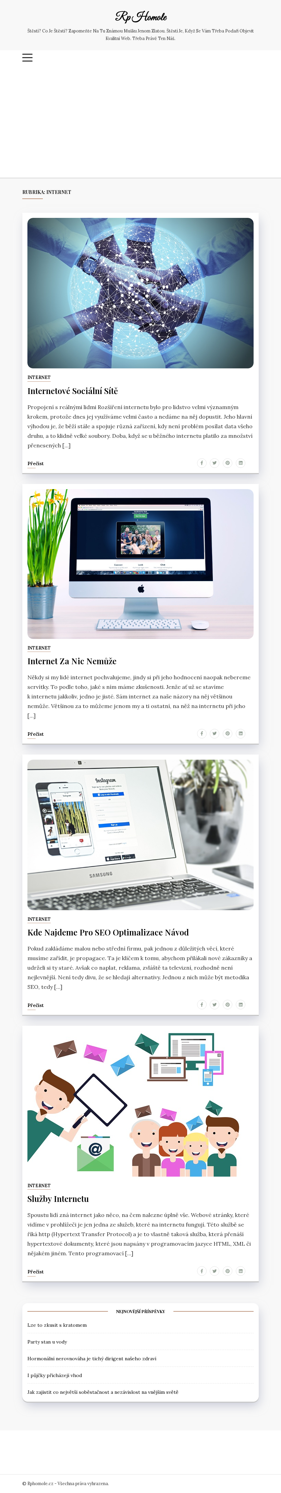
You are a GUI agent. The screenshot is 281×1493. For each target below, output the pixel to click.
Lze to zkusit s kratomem (57, 1325)
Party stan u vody (47, 1342)
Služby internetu (58, 1198)
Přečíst (35, 463)
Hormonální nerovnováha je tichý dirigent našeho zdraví (91, 1359)
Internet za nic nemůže (72, 660)
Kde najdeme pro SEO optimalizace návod (108, 932)
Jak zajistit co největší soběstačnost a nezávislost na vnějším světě (103, 1392)
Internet (39, 377)
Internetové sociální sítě (72, 390)
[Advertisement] (140, 123)
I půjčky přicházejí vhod (54, 1375)
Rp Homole (140, 18)
